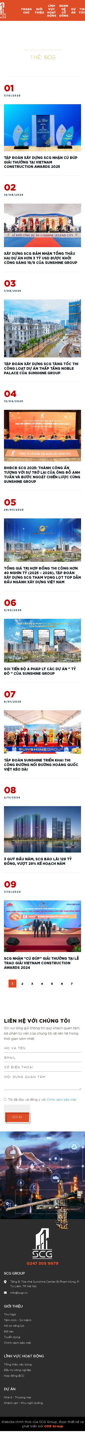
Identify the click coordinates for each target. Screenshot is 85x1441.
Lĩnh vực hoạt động (24, 1355)
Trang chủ (26, 10)
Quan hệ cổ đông (63, 10)
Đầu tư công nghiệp (17, 1370)
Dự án (73, 10)
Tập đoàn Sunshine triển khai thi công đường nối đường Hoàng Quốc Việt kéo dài (41, 764)
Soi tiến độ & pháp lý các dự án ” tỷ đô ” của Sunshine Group (40, 670)
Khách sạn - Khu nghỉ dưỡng (23, 1402)
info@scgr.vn (19, 1292)
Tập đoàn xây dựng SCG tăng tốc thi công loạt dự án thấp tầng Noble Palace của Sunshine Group (41, 368)
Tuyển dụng (12, 1337)
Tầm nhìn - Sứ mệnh (17, 1320)
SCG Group (31, 49)
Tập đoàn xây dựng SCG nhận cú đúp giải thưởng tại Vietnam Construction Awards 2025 (40, 162)
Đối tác (9, 1331)
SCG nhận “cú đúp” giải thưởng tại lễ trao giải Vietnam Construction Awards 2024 (41, 962)
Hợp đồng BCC (14, 1375)
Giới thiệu (39, 10)
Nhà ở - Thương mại (17, 1397)
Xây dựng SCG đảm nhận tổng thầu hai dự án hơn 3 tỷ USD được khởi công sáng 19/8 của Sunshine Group (40, 258)
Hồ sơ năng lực (14, 1325)
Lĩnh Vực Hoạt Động (51, 10)
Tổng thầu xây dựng (18, 1364)
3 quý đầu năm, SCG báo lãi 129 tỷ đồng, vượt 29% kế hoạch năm (38, 860)
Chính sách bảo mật (61, 1099)
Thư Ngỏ (10, 1314)
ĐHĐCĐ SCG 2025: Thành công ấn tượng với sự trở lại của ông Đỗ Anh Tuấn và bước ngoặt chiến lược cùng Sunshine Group (42, 474)
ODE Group (53, 1426)
